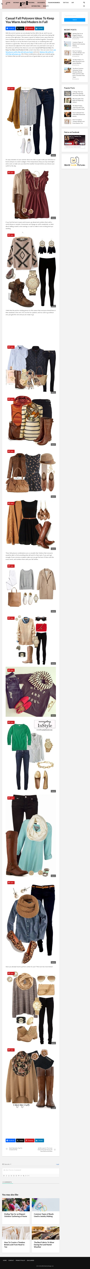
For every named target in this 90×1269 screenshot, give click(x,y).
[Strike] (11, 1176)
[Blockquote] (18, 1176)
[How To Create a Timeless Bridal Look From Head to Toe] (16, 1233)
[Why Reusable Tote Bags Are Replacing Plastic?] (67, 100)
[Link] (23, 1176)
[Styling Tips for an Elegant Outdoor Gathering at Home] (16, 1204)
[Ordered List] (14, 1176)
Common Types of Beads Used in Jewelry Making (44, 1215)
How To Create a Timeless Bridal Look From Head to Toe (14, 1244)
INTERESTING (36, 6)
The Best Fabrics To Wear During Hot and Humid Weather (44, 1244)
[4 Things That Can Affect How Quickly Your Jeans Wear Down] (67, 93)
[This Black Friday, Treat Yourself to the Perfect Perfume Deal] (67, 107)
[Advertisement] (31, 71)
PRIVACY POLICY (20, 1260)
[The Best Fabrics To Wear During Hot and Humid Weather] (45, 1233)
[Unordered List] (16, 1176)
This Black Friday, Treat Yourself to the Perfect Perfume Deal (79, 107)
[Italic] (6, 1176)
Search (75, 19)
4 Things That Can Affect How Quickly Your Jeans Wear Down (79, 93)
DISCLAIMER (30, 1260)
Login (57, 1164)
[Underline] (9, 1176)
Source (53, 155)
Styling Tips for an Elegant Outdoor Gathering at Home (15, 1215)
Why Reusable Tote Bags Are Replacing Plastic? (78, 100)
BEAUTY (46, 6)
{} (26, 1175)
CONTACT (11, 1260)
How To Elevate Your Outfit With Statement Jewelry (79, 114)
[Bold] (4, 1176)
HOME (5, 1260)
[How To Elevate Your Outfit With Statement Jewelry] (67, 114)
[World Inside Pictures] (74, 161)
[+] (28, 1175)
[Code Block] (21, 1176)
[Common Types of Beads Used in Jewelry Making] (45, 1204)
